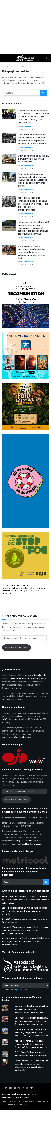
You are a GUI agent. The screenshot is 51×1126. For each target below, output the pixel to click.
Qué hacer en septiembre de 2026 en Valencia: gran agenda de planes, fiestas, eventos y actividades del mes (31, 1032)
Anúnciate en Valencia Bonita (14, 1094)
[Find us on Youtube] (10, 1088)
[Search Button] (47, 58)
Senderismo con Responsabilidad (16, 1097)
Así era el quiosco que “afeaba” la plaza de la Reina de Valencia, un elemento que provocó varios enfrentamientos (33, 203)
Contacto (32, 1094)
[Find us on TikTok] (23, 1088)
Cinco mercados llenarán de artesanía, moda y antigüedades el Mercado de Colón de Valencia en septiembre (31, 1021)
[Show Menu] (3, 58)
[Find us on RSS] (31, 1088)
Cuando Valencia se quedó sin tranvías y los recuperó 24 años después (33, 158)
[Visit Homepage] (25, 58)
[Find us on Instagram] (6, 1088)
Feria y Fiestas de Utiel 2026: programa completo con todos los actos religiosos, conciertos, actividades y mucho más (31, 1065)
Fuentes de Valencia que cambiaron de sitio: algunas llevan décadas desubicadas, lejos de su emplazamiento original (32, 179)
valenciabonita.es (24, 1101)
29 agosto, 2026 (25, 265)
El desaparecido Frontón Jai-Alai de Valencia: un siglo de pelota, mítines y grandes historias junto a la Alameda (32, 139)
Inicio (4, 66)
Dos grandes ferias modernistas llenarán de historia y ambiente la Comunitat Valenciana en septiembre (31, 1044)
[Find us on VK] (27, 1088)
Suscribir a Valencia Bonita (16, 647)
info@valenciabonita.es (12, 719)
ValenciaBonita (27, 126)
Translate (22, 989)
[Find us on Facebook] (2, 1088)
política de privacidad (32, 844)
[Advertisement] (25, 26)
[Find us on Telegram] (15, 1088)
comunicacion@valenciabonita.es (16, 737)
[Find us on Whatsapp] (19, 1088)
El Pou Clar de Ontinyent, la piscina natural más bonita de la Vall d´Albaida (31, 1054)
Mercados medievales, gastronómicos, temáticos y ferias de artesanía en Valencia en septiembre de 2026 (32, 252)
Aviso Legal (36, 1101)
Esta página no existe (17, 66)
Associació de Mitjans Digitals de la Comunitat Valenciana (24, 677)
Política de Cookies (21, 1104)
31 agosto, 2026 (25, 129)
